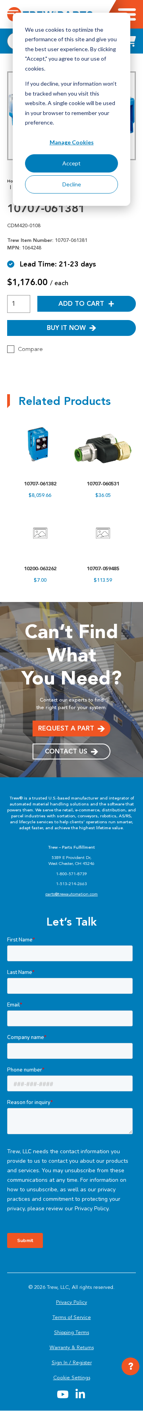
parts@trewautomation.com (71, 894)
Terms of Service (71, 1317)
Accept (71, 163)
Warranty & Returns (72, 1347)
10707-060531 (103, 484)
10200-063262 (40, 568)
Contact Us (66, 751)
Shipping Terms (71, 1332)
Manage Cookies (72, 142)
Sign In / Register (72, 1362)
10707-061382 (40, 484)
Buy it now (66, 328)
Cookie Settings (71, 1378)
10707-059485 (103, 568)
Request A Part (66, 728)
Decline (71, 184)
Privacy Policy (71, 1302)
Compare (30, 349)
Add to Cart (81, 303)
